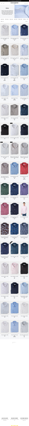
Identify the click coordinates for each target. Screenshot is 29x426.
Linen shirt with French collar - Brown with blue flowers (5, 237)
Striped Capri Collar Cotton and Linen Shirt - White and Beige (14, 157)
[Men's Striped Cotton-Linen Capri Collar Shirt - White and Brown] (5, 168)
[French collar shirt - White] (5, 268)
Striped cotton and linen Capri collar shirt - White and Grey (24, 157)
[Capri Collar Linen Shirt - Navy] (24, 129)
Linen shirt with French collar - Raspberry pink (5, 217)
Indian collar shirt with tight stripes (14, 118)
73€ (14, 158)
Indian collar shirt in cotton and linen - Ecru (14, 58)
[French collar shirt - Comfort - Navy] (14, 288)
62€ (14, 278)
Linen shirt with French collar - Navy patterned (14, 237)
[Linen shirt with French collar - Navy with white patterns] (24, 228)
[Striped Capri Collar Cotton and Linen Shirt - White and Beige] (14, 148)
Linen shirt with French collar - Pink (24, 217)
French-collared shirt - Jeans (14, 256)
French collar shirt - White (4, 276)
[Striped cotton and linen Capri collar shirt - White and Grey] (24, 148)
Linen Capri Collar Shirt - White (14, 137)
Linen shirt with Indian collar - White (14, 78)
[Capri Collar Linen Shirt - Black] (5, 129)
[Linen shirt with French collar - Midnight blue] (14, 209)
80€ (4, 79)
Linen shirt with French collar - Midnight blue (14, 217)
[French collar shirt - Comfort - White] (5, 288)
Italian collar (15, 19)
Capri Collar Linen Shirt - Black (5, 137)
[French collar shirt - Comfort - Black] (24, 268)
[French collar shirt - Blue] (14, 308)
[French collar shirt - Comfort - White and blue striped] (24, 288)
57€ (14, 257)
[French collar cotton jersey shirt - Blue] (24, 327)
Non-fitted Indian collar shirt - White (5, 118)
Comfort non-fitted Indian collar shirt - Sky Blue (24, 98)
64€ (4, 277)
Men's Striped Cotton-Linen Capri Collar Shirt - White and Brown (5, 177)
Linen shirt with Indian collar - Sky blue (24, 78)
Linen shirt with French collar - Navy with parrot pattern (5, 257)
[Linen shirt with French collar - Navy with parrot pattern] (5, 248)
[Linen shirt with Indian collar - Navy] (5, 70)
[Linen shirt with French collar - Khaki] (5, 189)
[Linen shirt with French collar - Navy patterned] (14, 228)
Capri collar (2, 19)
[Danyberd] (14, 3)
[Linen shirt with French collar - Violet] (24, 189)
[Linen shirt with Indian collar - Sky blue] (24, 70)
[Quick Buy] (8, 36)
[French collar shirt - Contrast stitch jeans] (24, 248)
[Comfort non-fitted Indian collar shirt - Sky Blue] (24, 90)
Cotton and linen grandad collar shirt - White (5, 38)
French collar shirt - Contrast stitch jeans (24, 257)
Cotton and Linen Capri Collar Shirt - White (14, 38)
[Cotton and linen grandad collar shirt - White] (5, 30)
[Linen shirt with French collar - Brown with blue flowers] (5, 228)
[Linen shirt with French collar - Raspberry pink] (5, 209)
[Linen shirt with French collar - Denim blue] (14, 189)
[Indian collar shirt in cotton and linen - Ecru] (14, 50)
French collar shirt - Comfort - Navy (14, 296)
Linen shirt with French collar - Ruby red (24, 177)
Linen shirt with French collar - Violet (24, 197)
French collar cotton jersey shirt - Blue (24, 335)
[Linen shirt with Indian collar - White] (14, 70)
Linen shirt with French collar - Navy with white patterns (24, 237)
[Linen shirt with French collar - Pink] (24, 209)
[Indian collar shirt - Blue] (14, 90)
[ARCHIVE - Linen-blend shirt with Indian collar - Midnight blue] (24, 50)
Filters (1, 21)
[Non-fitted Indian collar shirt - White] (5, 110)
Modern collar (20, 19)
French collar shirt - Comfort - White (5, 296)
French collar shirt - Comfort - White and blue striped (24, 296)
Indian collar (11, 19)
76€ (4, 158)
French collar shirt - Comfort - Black (24, 277)
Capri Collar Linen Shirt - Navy (24, 137)
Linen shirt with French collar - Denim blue (14, 197)
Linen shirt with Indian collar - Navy (5, 78)
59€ (4, 238)
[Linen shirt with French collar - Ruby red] (24, 168)
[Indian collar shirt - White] (5, 90)
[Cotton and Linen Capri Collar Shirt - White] (14, 30)
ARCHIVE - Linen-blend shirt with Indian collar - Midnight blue (24, 58)
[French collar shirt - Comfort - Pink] (14, 268)
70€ (14, 178)
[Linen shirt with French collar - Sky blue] (14, 168)
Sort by (26, 21)
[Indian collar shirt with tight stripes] (14, 110)
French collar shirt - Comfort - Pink (14, 277)
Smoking (24, 19)
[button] (3, 3)
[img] (5, 80)
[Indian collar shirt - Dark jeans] (24, 110)
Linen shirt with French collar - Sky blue (14, 177)
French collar (6, 19)
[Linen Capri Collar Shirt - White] (14, 129)
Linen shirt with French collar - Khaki (5, 197)
